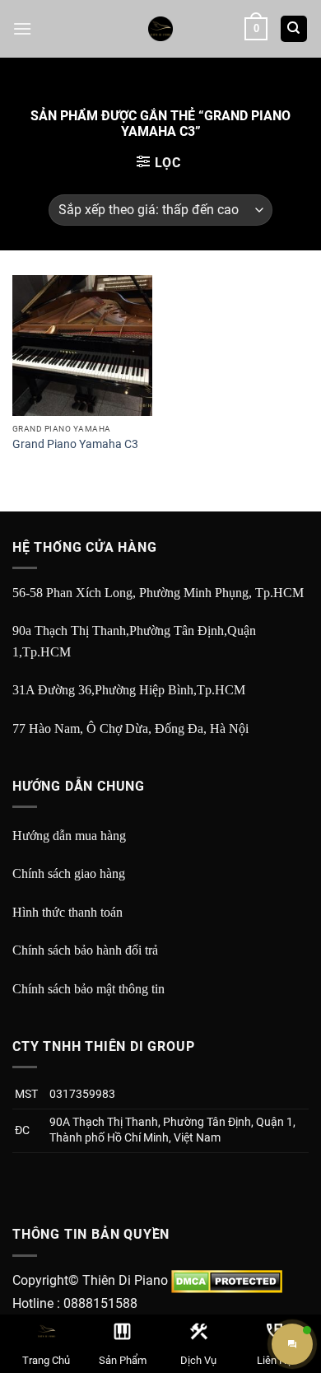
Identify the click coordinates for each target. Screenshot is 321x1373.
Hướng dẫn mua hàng (69, 836)
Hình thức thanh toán (67, 912)
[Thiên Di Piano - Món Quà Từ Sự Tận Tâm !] (160, 28)
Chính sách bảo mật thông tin (88, 989)
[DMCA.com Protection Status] (226, 1280)
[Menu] (22, 28)
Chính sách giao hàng (68, 873)
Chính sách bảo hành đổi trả (85, 950)
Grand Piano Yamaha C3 (75, 444)
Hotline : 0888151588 (74, 1303)
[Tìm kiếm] (294, 29)
